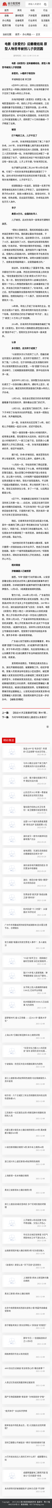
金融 (6, 15)
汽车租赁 (32, 15)
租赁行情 (6, 25)
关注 (45, 25)
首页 (6, 10)
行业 (45, 10)
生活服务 (45, 20)
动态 (32, 10)
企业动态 (32, 25)
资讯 (19, 10)
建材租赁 (19, 15)
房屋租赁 (45, 15)
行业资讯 (32, 20)
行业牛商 (19, 25)
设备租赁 (19, 20)
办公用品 (6, 20)
